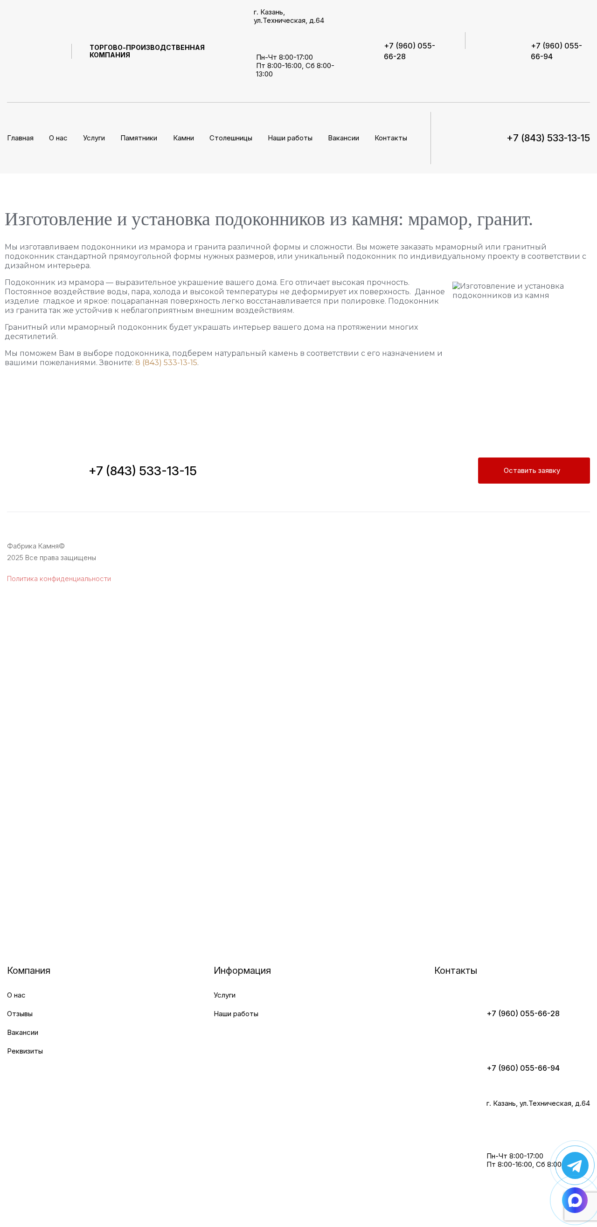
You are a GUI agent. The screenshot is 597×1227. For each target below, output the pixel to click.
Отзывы (20, 1013)
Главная (20, 137)
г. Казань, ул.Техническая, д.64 (289, 16)
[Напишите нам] (575, 1165)
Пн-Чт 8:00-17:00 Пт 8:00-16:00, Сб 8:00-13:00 (295, 65)
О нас (58, 137)
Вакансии (343, 137)
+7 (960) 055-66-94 (523, 1068)
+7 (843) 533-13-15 (143, 471)
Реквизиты (25, 1051)
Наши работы (290, 137)
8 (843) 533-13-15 (166, 362)
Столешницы (230, 137)
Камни (183, 137)
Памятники (138, 137)
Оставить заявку (532, 470)
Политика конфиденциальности (59, 578)
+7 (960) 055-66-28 (523, 1013)
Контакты (391, 137)
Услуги (225, 995)
